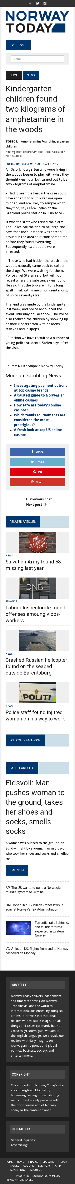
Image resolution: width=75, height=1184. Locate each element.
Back (21, 45)
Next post (34, 505)
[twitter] (37, 3)
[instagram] (45, 3)
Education (49, 1161)
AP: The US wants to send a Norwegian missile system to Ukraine (34, 890)
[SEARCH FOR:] (37, 59)
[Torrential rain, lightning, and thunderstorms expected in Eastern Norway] (18, 932)
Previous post (41, 499)
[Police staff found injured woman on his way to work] (37, 700)
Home (9, 1161)
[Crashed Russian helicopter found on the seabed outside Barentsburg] (37, 648)
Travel (14, 1165)
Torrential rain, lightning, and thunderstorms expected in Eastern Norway (52, 929)
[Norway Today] (37, 22)
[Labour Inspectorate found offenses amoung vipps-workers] (37, 596)
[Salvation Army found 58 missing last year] (37, 550)
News (9, 555)
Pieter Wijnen (30, 164)
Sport (65, 1161)
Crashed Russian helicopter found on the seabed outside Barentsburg (36, 666)
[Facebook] (30, 3)
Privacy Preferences (19, 1179)
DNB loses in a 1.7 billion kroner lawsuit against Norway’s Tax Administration (34, 907)
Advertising (18, 1169)
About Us (36, 1169)
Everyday (44, 1165)
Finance (11, 601)
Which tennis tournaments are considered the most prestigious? (39, 420)
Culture (28, 1165)
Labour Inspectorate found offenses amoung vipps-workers (35, 614)
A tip (58, 1165)
